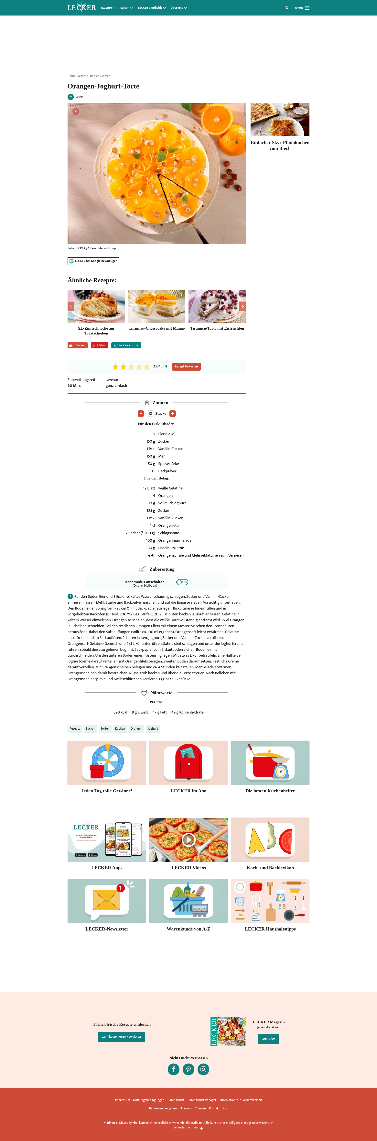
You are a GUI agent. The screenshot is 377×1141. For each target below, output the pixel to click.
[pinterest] (188, 1069)
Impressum (122, 1100)
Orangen (136, 728)
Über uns (177, 7)
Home (71, 76)
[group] (157, 313)
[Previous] (71, 306)
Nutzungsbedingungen (148, 1100)
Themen (200, 1108)
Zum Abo (268, 1038)
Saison (124, 7)
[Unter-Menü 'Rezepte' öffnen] (114, 8)
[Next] (242, 306)
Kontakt (214, 1108)
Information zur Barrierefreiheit (241, 1100)
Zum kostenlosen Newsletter (121, 1036)
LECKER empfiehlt (150, 7)
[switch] (182, 582)
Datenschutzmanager (202, 1100)
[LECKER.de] (82, 7)
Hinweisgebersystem (163, 1108)
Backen (95, 76)
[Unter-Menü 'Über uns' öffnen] (185, 8)
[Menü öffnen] (307, 7)
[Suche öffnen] (287, 8)
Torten (106, 76)
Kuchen (120, 728)
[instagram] (203, 1069)
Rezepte (106, 7)
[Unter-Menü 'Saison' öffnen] (131, 8)
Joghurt (153, 728)
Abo (225, 1108)
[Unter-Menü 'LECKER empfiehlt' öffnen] (164, 8)
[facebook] (173, 1069)
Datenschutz (175, 1100)
